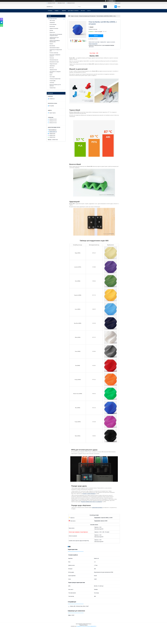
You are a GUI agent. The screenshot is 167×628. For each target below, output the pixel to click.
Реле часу (52, 67)
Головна (50, 10)
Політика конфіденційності (91, 626)
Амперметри (52, 22)
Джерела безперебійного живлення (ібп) (55, 41)
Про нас (83, 10)
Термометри (52, 65)
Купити (96, 35)
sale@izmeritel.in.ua (53, 131)
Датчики (51, 30)
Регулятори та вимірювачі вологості (55, 55)
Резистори (52, 57)
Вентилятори (52, 26)
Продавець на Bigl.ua (83, 625)
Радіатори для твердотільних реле (56, 50)
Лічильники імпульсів (54, 59)
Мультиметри (52, 45)
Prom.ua (89, 623)
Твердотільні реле (53, 63)
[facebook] (68, 546)
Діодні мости (52, 32)
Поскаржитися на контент (81, 626)
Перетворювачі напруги (54, 47)
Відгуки (64, 10)
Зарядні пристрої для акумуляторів (54, 38)
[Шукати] (105, 6)
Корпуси (51, 43)
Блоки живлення (53, 24)
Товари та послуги (74, 16)
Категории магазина (52, 18)
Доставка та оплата (73, 10)
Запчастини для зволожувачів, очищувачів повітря (56, 35)
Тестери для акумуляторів (55, 78)
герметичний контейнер (97, 507)
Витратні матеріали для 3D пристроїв (87, 16)
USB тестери (52, 20)
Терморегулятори (53, 69)
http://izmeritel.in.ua (52, 129)
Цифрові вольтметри (54, 28)
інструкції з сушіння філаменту (89, 493)
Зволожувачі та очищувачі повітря (55, 72)
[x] (69, 546)
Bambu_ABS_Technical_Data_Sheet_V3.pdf (79, 606)
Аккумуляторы (53, 87)
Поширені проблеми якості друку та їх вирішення (91, 501)
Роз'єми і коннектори (54, 52)
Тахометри (52, 82)
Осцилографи (52, 80)
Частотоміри (52, 76)
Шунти (51, 74)
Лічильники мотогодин (54, 61)
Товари (56, 10)
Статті (89, 10)
